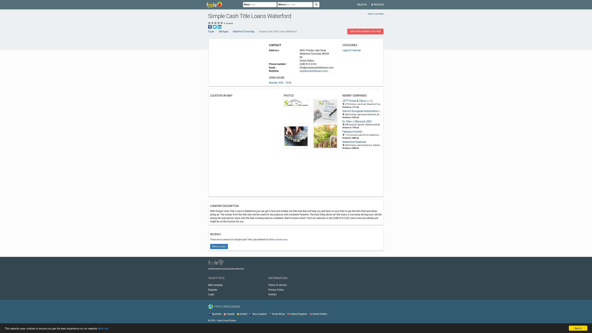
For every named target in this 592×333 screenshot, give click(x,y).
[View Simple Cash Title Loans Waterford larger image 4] (325, 136)
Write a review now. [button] (278, 239)
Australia (216, 313)
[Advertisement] (236, 62)
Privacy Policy (276, 289)
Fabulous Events (352, 131)
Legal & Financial (351, 50)
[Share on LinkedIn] (219, 26)
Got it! (578, 328)
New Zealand (259, 313)
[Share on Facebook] (210, 26)
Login (211, 294)
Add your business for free (365, 31)
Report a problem (376, 13)
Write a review (219, 246)
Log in (363, 4)
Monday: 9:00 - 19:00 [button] (280, 82)
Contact (272, 294)
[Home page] (214, 4)
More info (103, 328)
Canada (230, 313)
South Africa (278, 313)
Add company (215, 285)
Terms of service (277, 285)
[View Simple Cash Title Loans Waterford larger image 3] (296, 136)
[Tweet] (215, 26)
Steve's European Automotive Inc (362, 111)
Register (378, 4)
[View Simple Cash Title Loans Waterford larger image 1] (296, 102)
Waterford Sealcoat (354, 142)
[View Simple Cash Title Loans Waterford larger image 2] (325, 111)
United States (319, 313)
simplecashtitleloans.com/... (315, 71)
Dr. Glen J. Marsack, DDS (357, 121)
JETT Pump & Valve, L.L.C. (357, 100)
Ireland (243, 313)
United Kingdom (298, 313)
